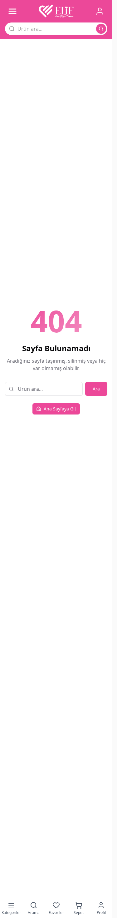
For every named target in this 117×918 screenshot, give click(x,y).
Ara (96, 389)
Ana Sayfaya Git (60, 409)
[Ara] (101, 29)
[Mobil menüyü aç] (12, 11)
